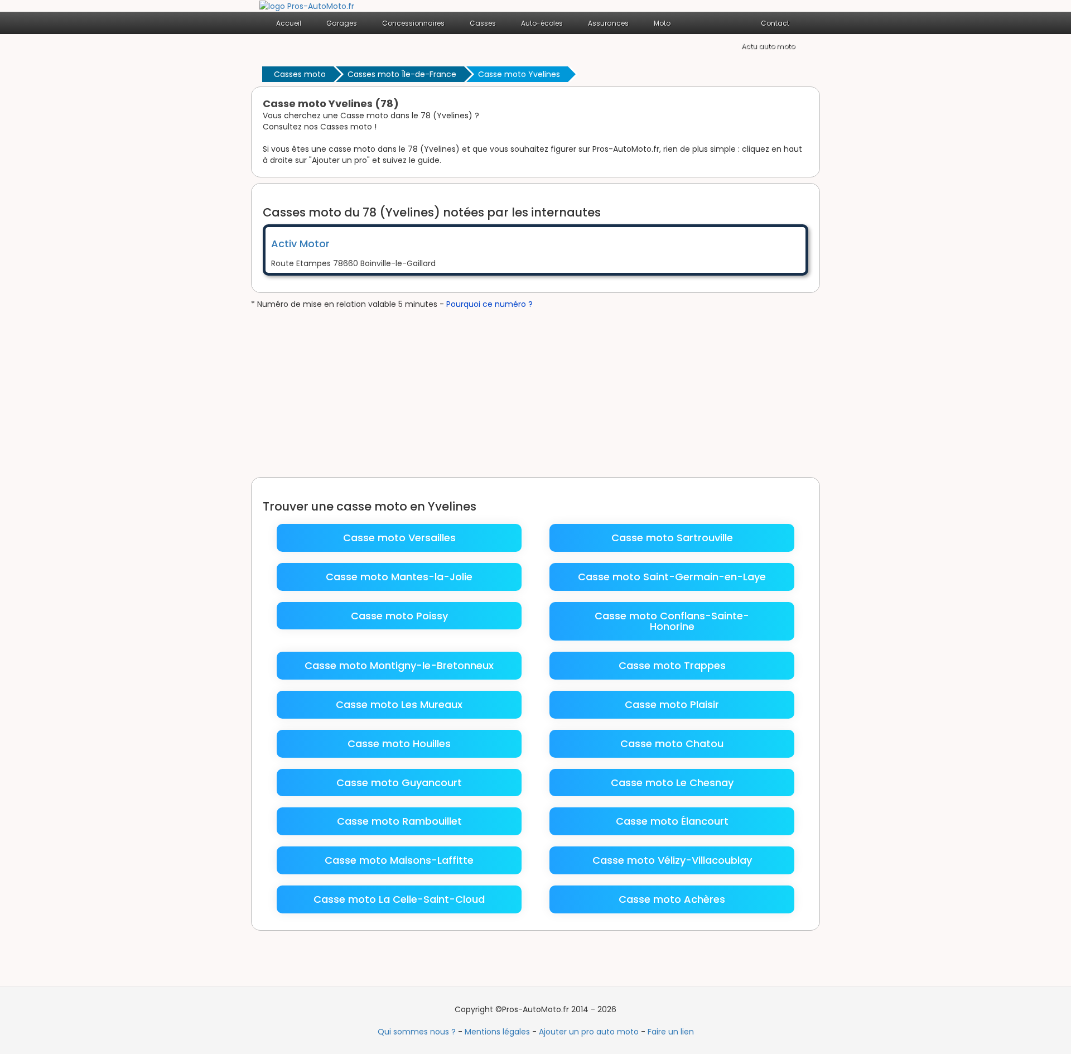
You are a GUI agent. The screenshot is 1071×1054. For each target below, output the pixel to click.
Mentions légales (497, 1031)
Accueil (288, 23)
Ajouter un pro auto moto (589, 1031)
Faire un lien (671, 1031)
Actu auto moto (768, 46)
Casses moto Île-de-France (402, 74)
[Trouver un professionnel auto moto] (306, 5)
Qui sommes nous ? (417, 1031)
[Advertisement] (535, 393)
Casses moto (300, 74)
